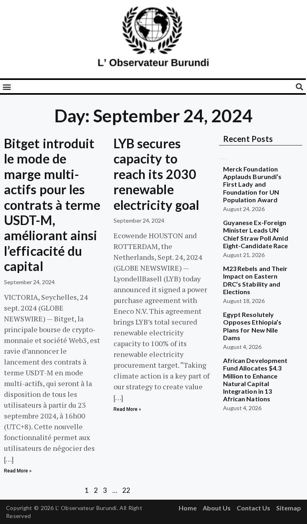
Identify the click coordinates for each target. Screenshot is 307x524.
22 (126, 490)
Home (188, 508)
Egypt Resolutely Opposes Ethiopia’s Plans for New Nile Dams (252, 326)
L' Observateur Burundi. (87, 507)
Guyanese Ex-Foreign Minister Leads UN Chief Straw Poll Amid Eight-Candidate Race (255, 234)
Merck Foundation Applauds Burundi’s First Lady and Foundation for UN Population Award (252, 184)
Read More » (18, 471)
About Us (217, 508)
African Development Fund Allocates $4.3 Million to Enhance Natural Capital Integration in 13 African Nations (255, 379)
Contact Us (253, 508)
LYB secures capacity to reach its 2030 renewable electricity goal (156, 174)
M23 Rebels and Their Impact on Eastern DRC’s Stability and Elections (255, 280)
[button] (6, 86)
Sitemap (288, 508)
